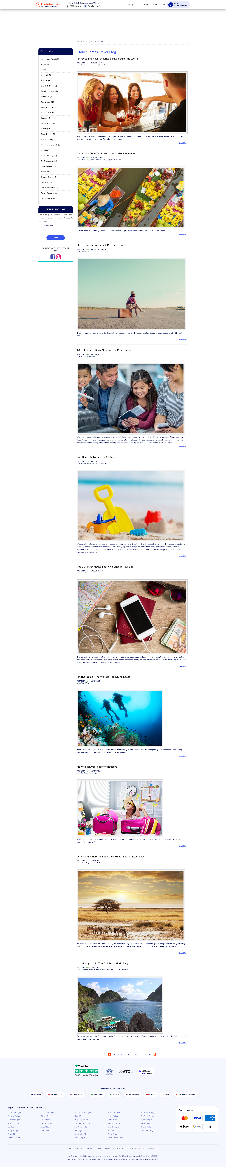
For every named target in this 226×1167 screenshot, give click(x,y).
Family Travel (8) (48, 123)
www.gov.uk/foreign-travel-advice (147, 1160)
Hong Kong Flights (81, 1120)
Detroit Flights (46, 1127)
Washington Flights (148, 1130)
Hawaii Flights (79, 1116)
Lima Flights (79, 1130)
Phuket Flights (113, 1134)
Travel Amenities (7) (49, 188)
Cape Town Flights (48, 1112)
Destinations (145, 5)
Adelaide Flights (14, 1116)
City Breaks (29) (47, 102)
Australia (37, 1094)
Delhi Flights (45, 1120)
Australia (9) (46, 75)
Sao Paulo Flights (147, 1116)
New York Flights (114, 1123)
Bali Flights (12, 1127)
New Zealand (78, 1094)
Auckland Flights (14, 1120)
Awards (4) (45, 80)
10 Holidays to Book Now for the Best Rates (104, 350)
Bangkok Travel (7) (49, 86)
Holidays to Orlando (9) (50, 145)
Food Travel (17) (48, 134)
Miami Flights (113, 1116)
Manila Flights (79, 1138)
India (167, 1094)
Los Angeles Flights (81, 1134)
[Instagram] (58, 257)
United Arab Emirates (187, 1094)
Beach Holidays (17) (49, 91)
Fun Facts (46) (47, 139)
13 (150, 1054)
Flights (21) (45, 129)
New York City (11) (49, 155)
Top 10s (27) (46, 182)
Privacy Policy (154, 1148)
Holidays (134, 5)
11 (140, 1054)
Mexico (116, 1094)
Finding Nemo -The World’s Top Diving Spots (103, 677)
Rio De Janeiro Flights (115, 1138)
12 (145, 1054)
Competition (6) (47, 107)
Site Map (89, 1148)
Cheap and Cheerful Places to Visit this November (106, 153)
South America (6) (48, 171)
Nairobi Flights (113, 1120)
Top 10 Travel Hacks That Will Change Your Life (105, 566)
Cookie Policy (132, 1148)
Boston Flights (13, 1134)
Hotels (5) (45, 150)
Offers (156, 5)
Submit (56, 237)
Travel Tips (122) (48, 198)
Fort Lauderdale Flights (82, 1112)
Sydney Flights (146, 1120)
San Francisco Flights (148, 1112)
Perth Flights (112, 1130)
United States (134, 1094)
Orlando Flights (113, 1127)
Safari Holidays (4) (48, 166)
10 (136, 1054)
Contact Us (120, 1148)
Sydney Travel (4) (48, 177)
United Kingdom (57, 1094)
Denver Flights (46, 1123)
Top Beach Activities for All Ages (96, 457)
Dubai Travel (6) (47, 112)
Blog (163, 5)
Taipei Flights (146, 1123)
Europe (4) (45, 118)
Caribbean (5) (46, 96)
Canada (152, 1094)
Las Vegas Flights (81, 1127)
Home (69, 1148)
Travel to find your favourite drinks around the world (107, 58)
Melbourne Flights (114, 1112)
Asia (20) (45, 70)
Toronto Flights (146, 1127)
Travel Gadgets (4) (49, 193)
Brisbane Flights (14, 1138)
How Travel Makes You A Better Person (100, 245)
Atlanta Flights (13, 1123)
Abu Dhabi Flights (14, 1112)
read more (183, 143)
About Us (78, 1148)
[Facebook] (52, 257)
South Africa (98, 1094)
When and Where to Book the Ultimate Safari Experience (111, 856)
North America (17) (49, 161)
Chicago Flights (46, 1116)
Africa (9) (45, 64)
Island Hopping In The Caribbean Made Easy (102, 963)
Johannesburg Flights (82, 1123)
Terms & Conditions (104, 1148)
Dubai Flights (46, 1130)
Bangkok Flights (14, 1130)
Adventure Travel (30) (50, 59)
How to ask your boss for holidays (97, 766)
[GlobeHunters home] (48, 5)
